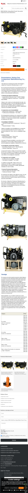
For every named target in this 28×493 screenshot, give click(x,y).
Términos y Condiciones (5, 436)
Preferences (17, 490)
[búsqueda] (25, 8)
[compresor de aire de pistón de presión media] (15, 66)
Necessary (6, 490)
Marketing (23, 490)
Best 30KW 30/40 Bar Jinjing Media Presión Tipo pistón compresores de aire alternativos (20, 373)
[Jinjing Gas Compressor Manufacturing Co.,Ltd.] (3, 3)
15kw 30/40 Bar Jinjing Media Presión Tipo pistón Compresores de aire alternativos (7, 389)
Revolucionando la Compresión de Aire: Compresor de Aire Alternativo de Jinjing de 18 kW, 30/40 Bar (7, 373)
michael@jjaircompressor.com (9, 461)
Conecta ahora (12, 69)
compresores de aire (4, 396)
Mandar (14, 440)
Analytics (11, 490)
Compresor (3, 404)
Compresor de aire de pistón (6, 400)
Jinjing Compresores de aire (6, 402)
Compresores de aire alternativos (7, 406)
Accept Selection (14, 487)
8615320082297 (8, 463)
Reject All (7, 487)
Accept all (21, 487)
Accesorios (4, 433)
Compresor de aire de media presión (7, 398)
